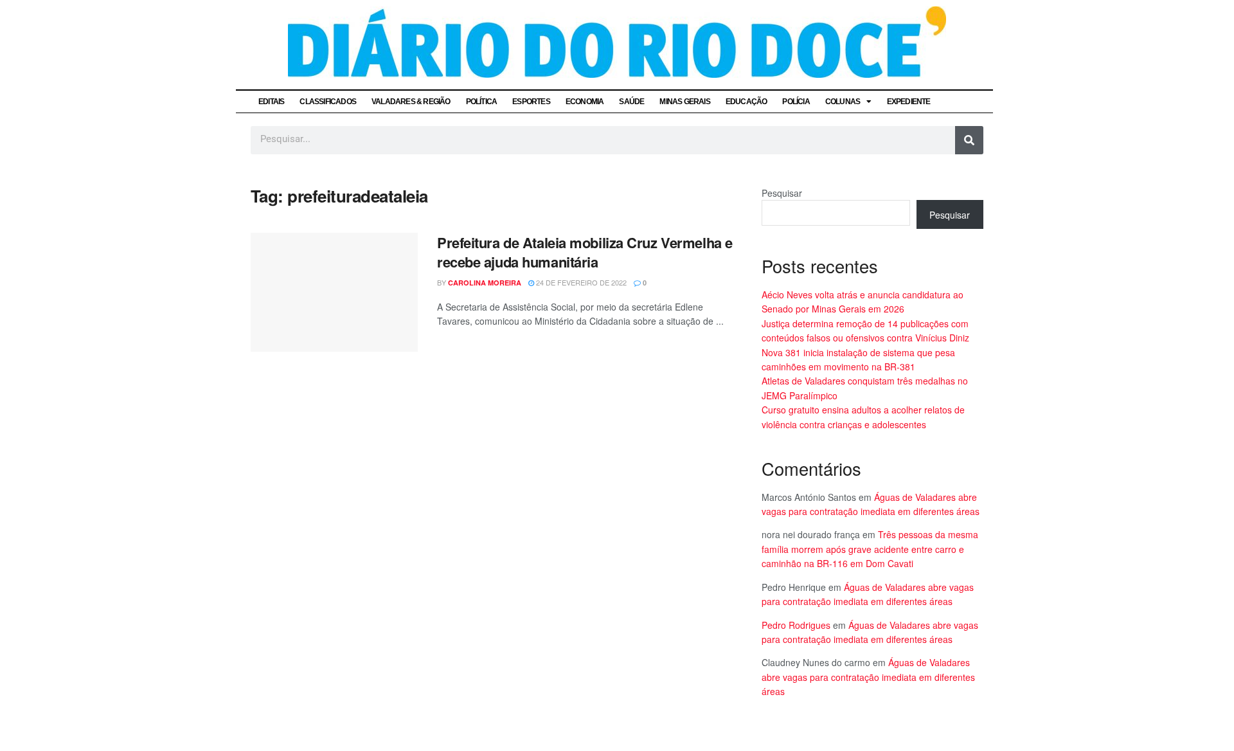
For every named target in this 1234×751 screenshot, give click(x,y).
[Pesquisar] (969, 140)
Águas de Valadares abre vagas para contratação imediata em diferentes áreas (868, 677)
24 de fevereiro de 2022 (580, 282)
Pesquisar (782, 192)
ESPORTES (531, 101)
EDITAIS (271, 101)
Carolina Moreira (484, 282)
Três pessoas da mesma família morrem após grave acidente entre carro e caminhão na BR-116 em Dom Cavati (870, 549)
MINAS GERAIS (684, 101)
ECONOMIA (585, 101)
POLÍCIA (795, 101)
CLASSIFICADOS (328, 101)
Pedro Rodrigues (796, 625)
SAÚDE (631, 101)
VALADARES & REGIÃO (411, 101)
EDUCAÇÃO (746, 101)
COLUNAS (842, 101)
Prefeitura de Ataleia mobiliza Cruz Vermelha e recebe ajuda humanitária (585, 252)
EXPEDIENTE (909, 101)
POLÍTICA (481, 101)
